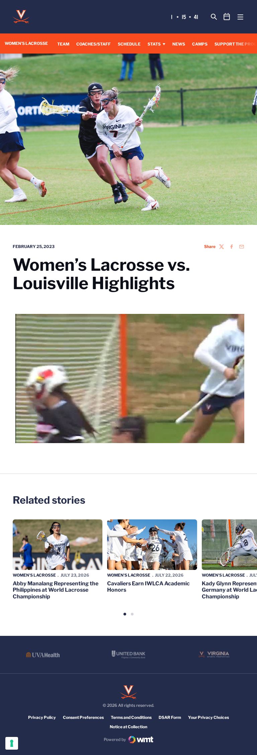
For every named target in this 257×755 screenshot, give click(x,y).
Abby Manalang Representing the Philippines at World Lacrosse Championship (55, 589)
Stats (154, 44)
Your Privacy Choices (208, 717)
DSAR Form (170, 717)
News (178, 44)
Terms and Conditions (131, 717)
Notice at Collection (128, 726)
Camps (199, 44)
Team (63, 44)
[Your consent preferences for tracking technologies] (11, 743)
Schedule (129, 44)
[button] (124, 614)
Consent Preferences (83, 717)
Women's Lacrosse (34, 575)
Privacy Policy (42, 717)
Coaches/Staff (93, 44)
